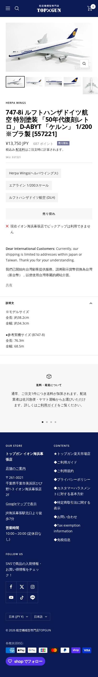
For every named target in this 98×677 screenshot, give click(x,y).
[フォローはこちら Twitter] (21, 586)
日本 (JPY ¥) (16, 617)
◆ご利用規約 (64, 470)
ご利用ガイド (47, 405)
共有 (9, 285)
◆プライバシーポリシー (72, 479)
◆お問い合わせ (65, 516)
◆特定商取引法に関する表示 (72, 505)
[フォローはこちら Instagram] (32, 586)
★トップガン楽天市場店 (72, 453)
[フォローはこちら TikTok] (21, 597)
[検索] (17, 8)
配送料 (20, 149)
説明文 (10, 303)
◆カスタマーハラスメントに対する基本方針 (72, 491)
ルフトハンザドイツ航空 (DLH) (32, 197)
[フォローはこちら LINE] (32, 597)
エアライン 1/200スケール (29, 185)
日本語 (38, 617)
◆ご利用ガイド (65, 462)
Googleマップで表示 (21, 503)
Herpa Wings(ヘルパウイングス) (33, 173)
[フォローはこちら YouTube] (11, 597)
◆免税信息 (62, 539)
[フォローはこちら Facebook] (11, 586)
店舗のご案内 (16, 468)
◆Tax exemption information (67, 528)
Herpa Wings (16, 103)
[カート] (89, 8)
